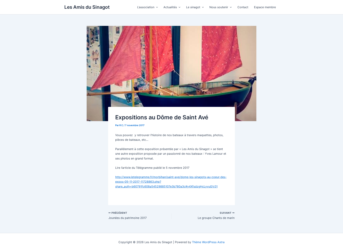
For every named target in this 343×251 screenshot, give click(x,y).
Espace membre (265, 7)
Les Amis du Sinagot (87, 7)
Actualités (170, 7)
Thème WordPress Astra (208, 242)
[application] (156, 7)
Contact (242, 7)
